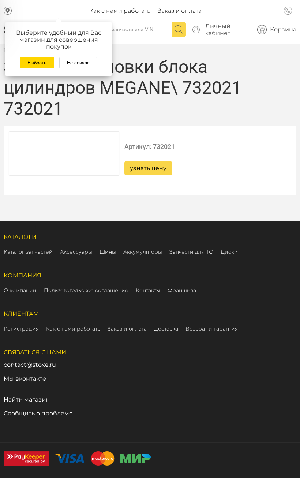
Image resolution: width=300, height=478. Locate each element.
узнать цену (148, 168)
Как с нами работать (119, 10)
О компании (20, 290)
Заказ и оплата (180, 10)
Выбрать (36, 63)
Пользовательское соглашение (86, 290)
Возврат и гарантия (211, 328)
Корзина (283, 29)
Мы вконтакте (25, 378)
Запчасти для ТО (191, 252)
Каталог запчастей (28, 252)
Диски (229, 252)
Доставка (166, 328)
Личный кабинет (217, 29)
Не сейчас (78, 63)
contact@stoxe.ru (30, 364)
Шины (108, 252)
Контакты (148, 290)
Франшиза (182, 290)
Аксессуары (76, 252)
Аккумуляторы (142, 252)
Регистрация (21, 328)
